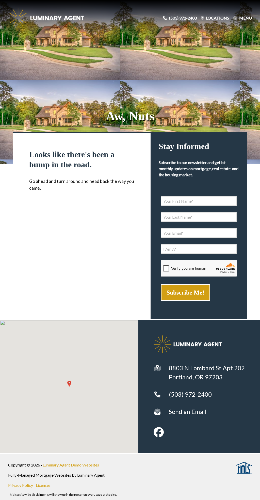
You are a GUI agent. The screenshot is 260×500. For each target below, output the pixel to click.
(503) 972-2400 (190, 394)
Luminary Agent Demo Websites (71, 464)
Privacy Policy (20, 485)
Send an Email (187, 411)
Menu (245, 18)
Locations (217, 18)
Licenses (43, 485)
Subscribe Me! (185, 292)
